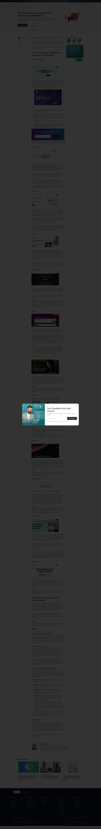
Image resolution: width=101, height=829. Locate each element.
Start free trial (72, 418)
